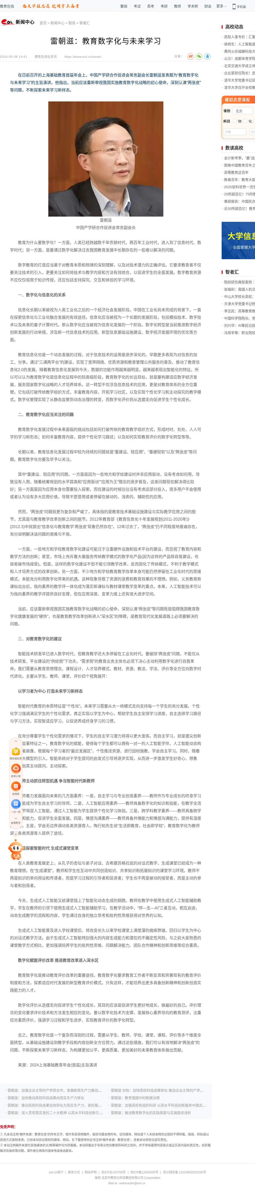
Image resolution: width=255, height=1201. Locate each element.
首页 (43, 23)
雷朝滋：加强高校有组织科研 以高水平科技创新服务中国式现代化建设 (165, 1105)
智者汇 (84, 23)
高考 (150, 6)
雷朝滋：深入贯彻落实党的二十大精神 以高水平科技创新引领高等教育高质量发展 (70, 1113)
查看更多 (15, 822)
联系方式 (74, 1172)
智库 (71, 23)
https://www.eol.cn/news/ (83, 57)
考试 (137, 6)
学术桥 (193, 6)
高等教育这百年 (236, 172)
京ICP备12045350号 (144, 1172)
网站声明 (91, 1172)
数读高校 (234, 148)
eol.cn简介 (56, 1172)
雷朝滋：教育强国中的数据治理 (135, 1098)
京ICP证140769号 (113, 1172)
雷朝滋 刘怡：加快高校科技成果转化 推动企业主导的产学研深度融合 (164, 1090)
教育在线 (7, 6)
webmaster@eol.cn (132, 1183)
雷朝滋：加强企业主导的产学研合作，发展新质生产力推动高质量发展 (61, 1090)
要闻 (123, 6)
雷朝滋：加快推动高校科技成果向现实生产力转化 (45, 1098)
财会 (207, 6)
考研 (164, 6)
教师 (177, 6)
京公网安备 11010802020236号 (184, 1172)
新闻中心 (57, 23)
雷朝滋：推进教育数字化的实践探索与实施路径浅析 (151, 1113)
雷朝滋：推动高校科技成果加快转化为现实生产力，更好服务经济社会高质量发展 (70, 1105)
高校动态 (234, 26)
